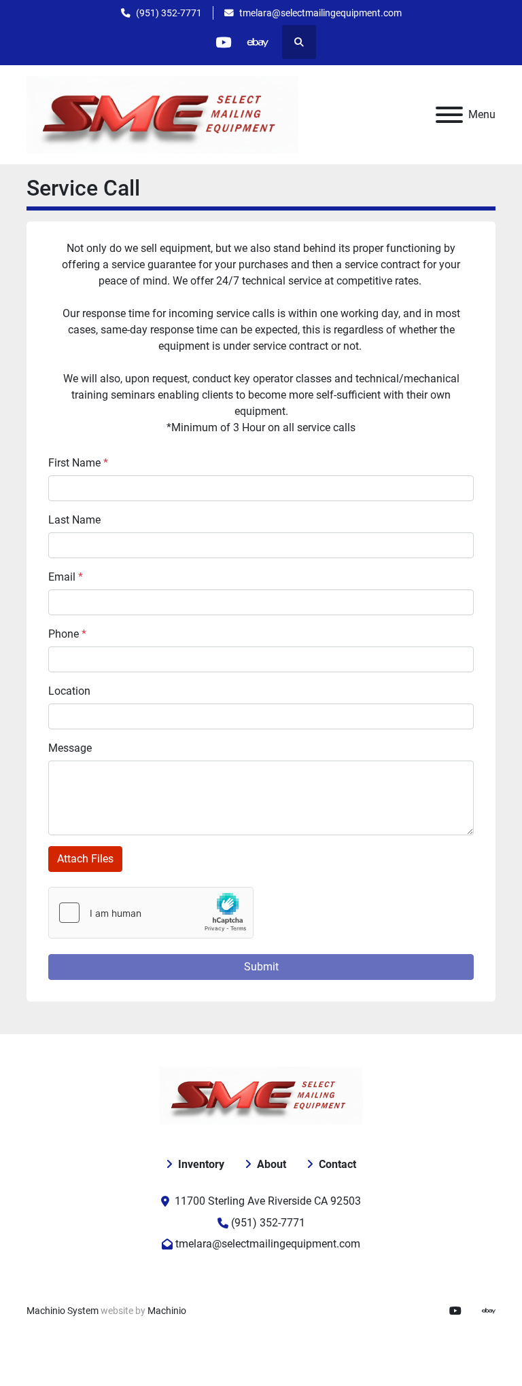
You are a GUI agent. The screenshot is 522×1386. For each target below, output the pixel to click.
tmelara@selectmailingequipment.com (320, 12)
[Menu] (449, 115)
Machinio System (63, 1310)
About (271, 1164)
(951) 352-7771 (169, 12)
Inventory (201, 1164)
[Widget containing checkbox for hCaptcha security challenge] (151, 912)
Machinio (166, 1310)
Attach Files (85, 858)
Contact (337, 1164)
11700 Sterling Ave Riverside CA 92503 (268, 1200)
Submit (261, 966)
